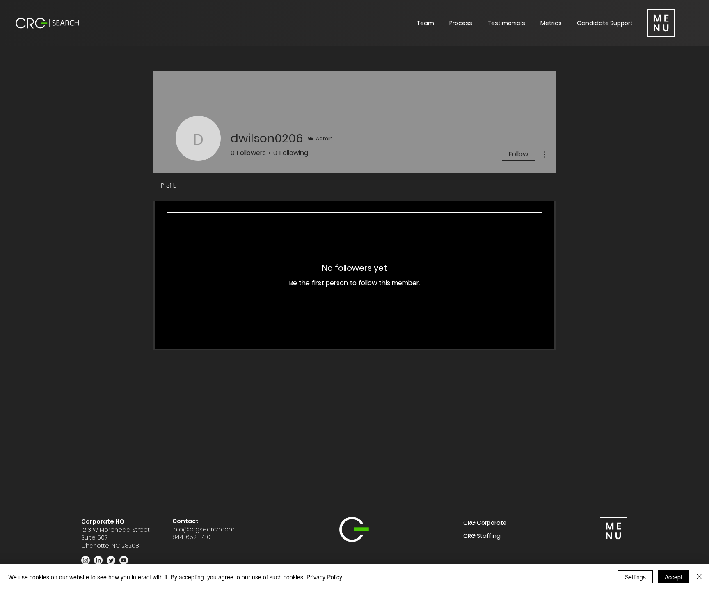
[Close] (699, 576)
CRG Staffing (482, 536)
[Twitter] (111, 560)
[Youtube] (123, 560)
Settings (635, 577)
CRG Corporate (485, 523)
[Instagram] (85, 560)
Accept (673, 577)
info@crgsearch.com (203, 529)
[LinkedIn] (98, 560)
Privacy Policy (324, 577)
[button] (661, 23)
